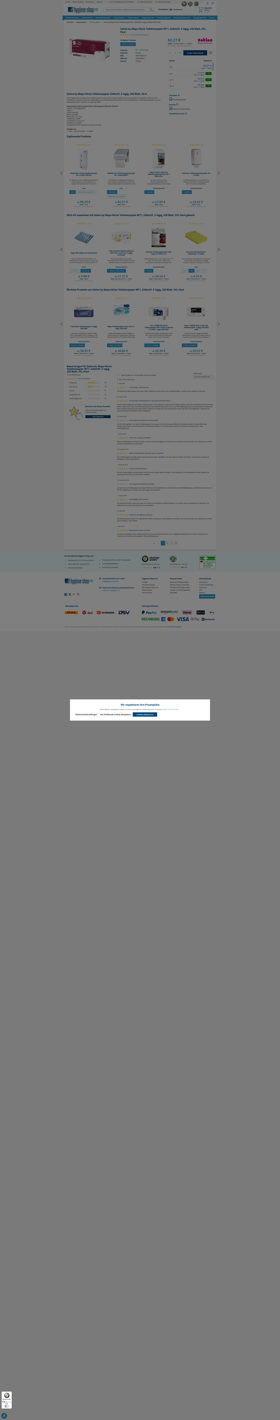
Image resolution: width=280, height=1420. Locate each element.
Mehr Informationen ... (172, 709)
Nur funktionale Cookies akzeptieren (115, 714)
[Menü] (10, 1393)
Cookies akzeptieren (145, 714)
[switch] (7, 1406)
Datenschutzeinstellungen (86, 714)
